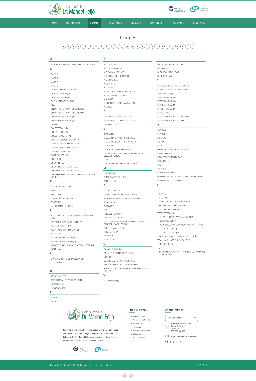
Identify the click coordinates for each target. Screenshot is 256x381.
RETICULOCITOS (59, 276)
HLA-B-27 (162, 168)
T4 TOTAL (162, 197)
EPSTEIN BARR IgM (166, 101)
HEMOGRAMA (164, 153)
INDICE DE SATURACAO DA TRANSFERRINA (72, 245)
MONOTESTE (111, 181)
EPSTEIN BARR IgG (166, 97)
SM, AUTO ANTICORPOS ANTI (119, 253)
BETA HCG (162, 68)
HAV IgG (161, 130)
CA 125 (54, 74)
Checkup (137, 327)
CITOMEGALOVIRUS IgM (63, 120)
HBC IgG (161, 137)
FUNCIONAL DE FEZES (62, 206)
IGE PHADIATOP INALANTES (65, 229)
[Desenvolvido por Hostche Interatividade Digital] (202, 365)
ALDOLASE (109, 87)
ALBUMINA (110, 83)
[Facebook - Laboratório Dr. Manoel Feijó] (124, 375)
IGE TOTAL (56, 233)
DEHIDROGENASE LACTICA (118, 116)
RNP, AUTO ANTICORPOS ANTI (66, 280)
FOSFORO (56, 202)
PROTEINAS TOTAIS (114, 228)
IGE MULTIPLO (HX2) (61, 226)
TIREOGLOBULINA (166, 221)
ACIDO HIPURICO (113, 68)
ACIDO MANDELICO (114, 72)
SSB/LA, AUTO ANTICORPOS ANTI (121, 264)
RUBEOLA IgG (57, 284)
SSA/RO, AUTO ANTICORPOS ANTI (121, 260)
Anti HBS (108, 106)
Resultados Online (141, 330)
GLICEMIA (109, 145)
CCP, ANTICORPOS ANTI (63, 101)
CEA (53, 105)
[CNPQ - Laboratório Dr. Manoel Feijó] (174, 11)
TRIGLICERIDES (165, 244)
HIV (159, 164)
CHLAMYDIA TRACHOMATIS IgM (67, 112)
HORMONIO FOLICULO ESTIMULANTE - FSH (179, 176)
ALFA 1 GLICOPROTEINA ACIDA (119, 91)
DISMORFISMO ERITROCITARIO (120, 120)
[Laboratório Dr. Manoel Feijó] (71, 14)
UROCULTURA (58, 301)
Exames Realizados (142, 320)
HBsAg (160, 141)
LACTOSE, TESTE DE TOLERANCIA (67, 258)
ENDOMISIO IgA (165, 93)
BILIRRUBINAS (164, 76)
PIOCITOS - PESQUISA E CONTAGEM (122, 198)
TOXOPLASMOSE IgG (167, 228)
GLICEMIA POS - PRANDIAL (117, 149)
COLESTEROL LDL (59, 132)
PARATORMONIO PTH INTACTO (120, 194)
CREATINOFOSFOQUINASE (64, 166)
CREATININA (57, 162)
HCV (159, 145)
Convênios (138, 323)
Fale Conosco (139, 338)
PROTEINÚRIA (111, 231)
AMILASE (108, 99)
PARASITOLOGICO (113, 190)
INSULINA (56, 249)
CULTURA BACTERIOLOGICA (65, 170)
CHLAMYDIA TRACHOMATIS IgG (67, 108)
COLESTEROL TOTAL (61, 135)
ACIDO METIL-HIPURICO (116, 76)
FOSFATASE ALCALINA (62, 198)
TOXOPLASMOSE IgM (168, 232)
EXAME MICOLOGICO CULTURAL (174, 116)
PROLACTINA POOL (114, 217)
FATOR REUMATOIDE (61, 186)
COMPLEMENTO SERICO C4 (65, 147)
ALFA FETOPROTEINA (115, 95)
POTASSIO (109, 206)
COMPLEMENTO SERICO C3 (65, 143)
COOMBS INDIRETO (61, 151)
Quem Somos (139, 316)
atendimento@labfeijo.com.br (184, 336)
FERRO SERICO (58, 194)
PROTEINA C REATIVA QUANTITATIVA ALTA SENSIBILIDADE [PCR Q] (126, 222)
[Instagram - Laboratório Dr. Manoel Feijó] (131, 375)
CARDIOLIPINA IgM (60, 97)
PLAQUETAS (110, 202)
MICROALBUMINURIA (115, 177)
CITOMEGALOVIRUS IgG (63, 116)
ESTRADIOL (163, 112)
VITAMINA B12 (111, 280)
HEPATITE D (163, 161)
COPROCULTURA (59, 155)
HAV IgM (161, 134)
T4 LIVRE (161, 193)
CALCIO (54, 85)
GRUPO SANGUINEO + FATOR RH (120, 163)
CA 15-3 (54, 78)
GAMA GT (109, 134)
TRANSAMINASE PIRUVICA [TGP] (174, 240)
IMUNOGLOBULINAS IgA (63, 237)
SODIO (107, 257)
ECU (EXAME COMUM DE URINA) (174, 85)
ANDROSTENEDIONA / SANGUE (120, 103)
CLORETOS (56, 124)
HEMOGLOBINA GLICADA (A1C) (173, 149)
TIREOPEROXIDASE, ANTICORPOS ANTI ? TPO (180, 224)
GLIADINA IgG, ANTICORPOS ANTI (121, 141)
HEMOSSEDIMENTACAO (169, 157)
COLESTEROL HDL (60, 128)
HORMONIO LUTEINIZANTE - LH (174, 180)
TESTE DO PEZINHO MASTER (172, 205)
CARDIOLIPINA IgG (60, 93)
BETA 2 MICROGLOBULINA (170, 64)
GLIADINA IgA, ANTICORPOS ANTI (121, 137)
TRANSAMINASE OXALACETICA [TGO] (176, 236)
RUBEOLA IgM (58, 287)
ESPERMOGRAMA (166, 105)
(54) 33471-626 (176, 342)
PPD (106, 210)
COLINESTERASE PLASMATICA (66, 139)
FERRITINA (56, 190)
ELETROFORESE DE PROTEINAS (173, 89)
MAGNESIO (110, 173)
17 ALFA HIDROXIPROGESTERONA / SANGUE (73, 64)
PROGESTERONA (112, 213)
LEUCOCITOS (57, 262)
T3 (158, 190)
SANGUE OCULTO (113, 249)
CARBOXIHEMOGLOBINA (64, 89)
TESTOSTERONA (165, 213)
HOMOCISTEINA (165, 172)
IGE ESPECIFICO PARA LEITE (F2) (67, 222)
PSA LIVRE (109, 235)
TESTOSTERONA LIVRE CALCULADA (175, 217)
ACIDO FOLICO (111, 64)
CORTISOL (56, 159)
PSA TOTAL (109, 239)
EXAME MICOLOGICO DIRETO (172, 120)
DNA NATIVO (111, 124)
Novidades (138, 334)
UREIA (54, 297)
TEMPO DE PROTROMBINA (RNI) (174, 201)
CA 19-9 (54, 81)
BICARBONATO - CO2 (168, 72)
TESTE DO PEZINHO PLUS (170, 209)
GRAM (107, 159)
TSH (159, 248)
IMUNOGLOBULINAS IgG (63, 241)
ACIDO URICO (111, 79)
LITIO (53, 266)
